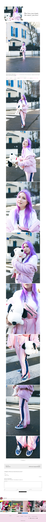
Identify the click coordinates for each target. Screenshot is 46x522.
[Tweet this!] (23, 460)
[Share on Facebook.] (21, 460)
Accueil (18, 516)
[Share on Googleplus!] (24, 460)
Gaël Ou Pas (18, 74)
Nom (4, 489)
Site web (30, 489)
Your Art (25, 516)
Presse (42, 0)
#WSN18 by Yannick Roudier (34, 466)
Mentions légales (34, 516)
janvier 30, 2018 (6, 474)
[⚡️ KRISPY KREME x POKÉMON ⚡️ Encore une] (5, 506)
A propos (21, 516)
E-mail (17, 489)
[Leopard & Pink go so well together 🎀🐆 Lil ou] (28, 506)
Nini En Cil (8, 466)
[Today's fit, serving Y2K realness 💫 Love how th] (17, 506)
